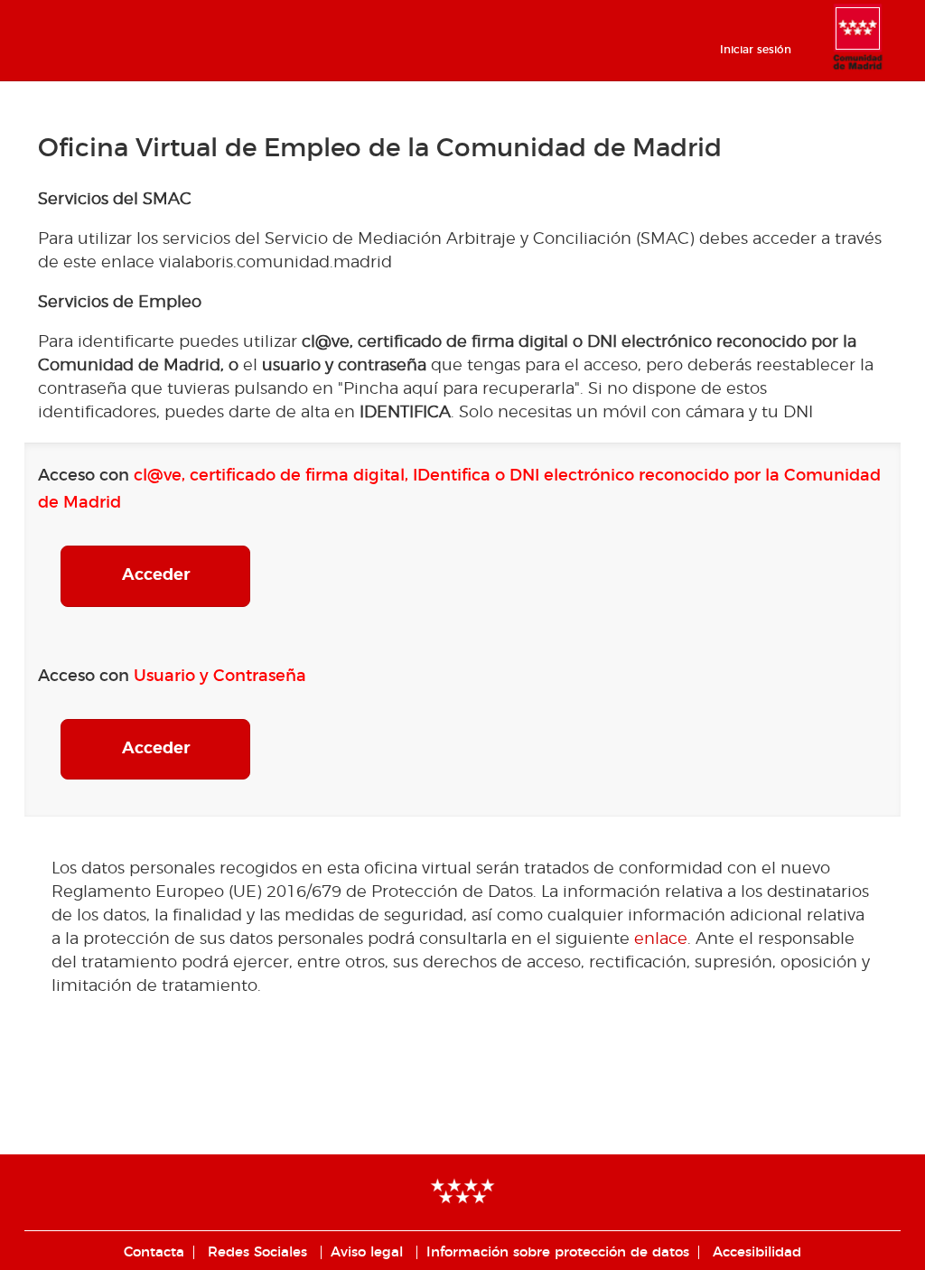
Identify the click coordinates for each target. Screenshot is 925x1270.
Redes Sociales (260, 1252)
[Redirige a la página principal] (857, 40)
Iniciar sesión (757, 49)
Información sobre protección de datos (557, 1252)
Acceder (156, 575)
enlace (660, 939)
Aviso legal (369, 1252)
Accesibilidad (757, 1252)
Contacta (154, 1252)
